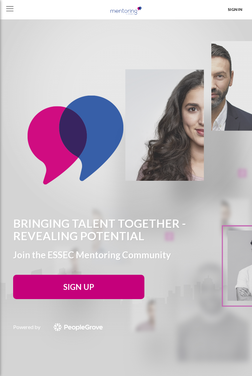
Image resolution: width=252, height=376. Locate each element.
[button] (10, 8)
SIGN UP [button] (78, 287)
